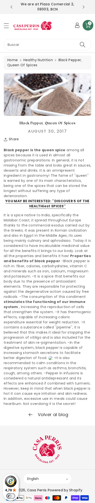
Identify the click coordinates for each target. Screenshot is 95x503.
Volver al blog (52, 414)
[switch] (10, 496)
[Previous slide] (11, 7)
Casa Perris (37, 490)
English (33, 478)
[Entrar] (77, 25)
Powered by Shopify (65, 490)
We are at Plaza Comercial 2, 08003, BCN (47, 7)
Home (12, 60)
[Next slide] (83, 7)
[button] (8, 26)
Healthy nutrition (38, 60)
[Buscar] (82, 44)
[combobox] (47, 44)
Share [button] (14, 139)
